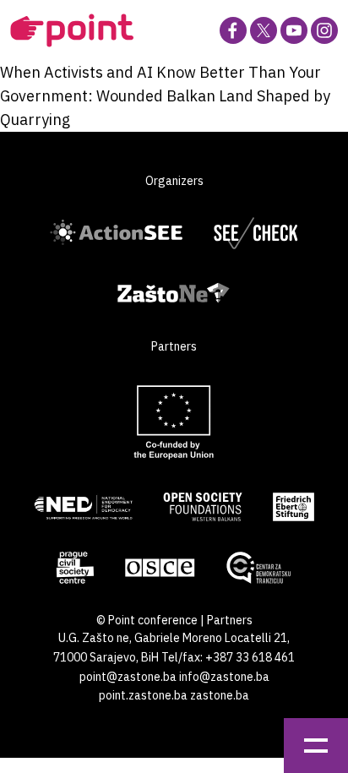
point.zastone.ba (143, 695)
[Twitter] (263, 30)
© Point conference (147, 620)
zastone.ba (219, 695)
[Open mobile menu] (316, 745)
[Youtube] (293, 30)
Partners (230, 620)
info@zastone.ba (224, 676)
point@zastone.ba (128, 676)
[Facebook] (233, 30)
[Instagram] (324, 30)
